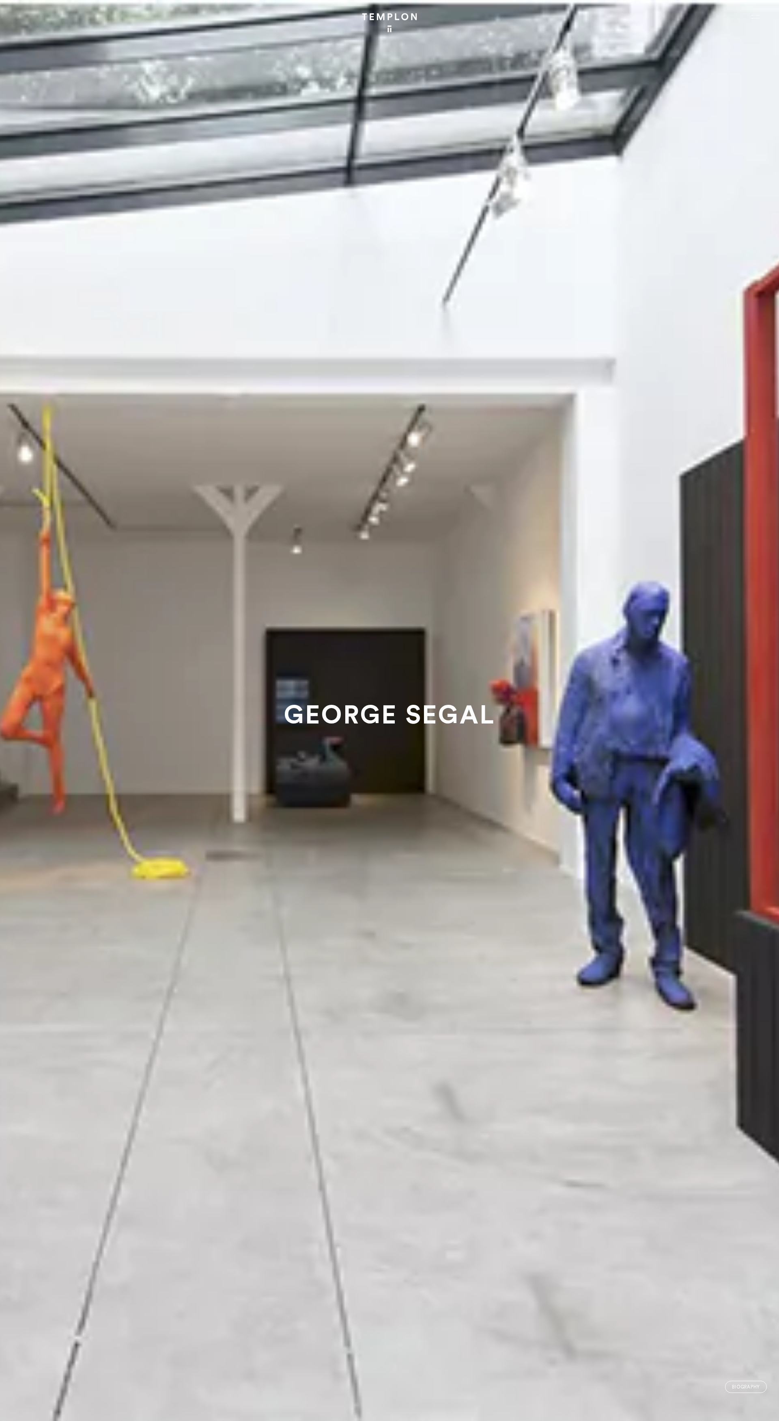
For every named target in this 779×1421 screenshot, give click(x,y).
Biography (746, 1387)
